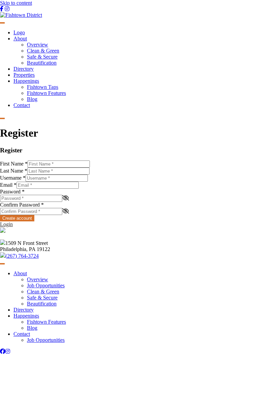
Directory (23, 69)
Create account (17, 218)
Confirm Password (22, 205)
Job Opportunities (46, 285)
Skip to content (16, 3)
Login (6, 224)
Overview (37, 44)
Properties (24, 75)
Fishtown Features (46, 93)
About (20, 38)
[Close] (2, 118)
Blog (32, 99)
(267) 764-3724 (22, 256)
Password (12, 191)
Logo (19, 32)
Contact (21, 105)
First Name (14, 164)
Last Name (13, 171)
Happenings (26, 81)
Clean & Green (43, 50)
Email (8, 185)
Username (13, 178)
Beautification (42, 63)
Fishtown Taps (42, 87)
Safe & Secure (42, 57)
